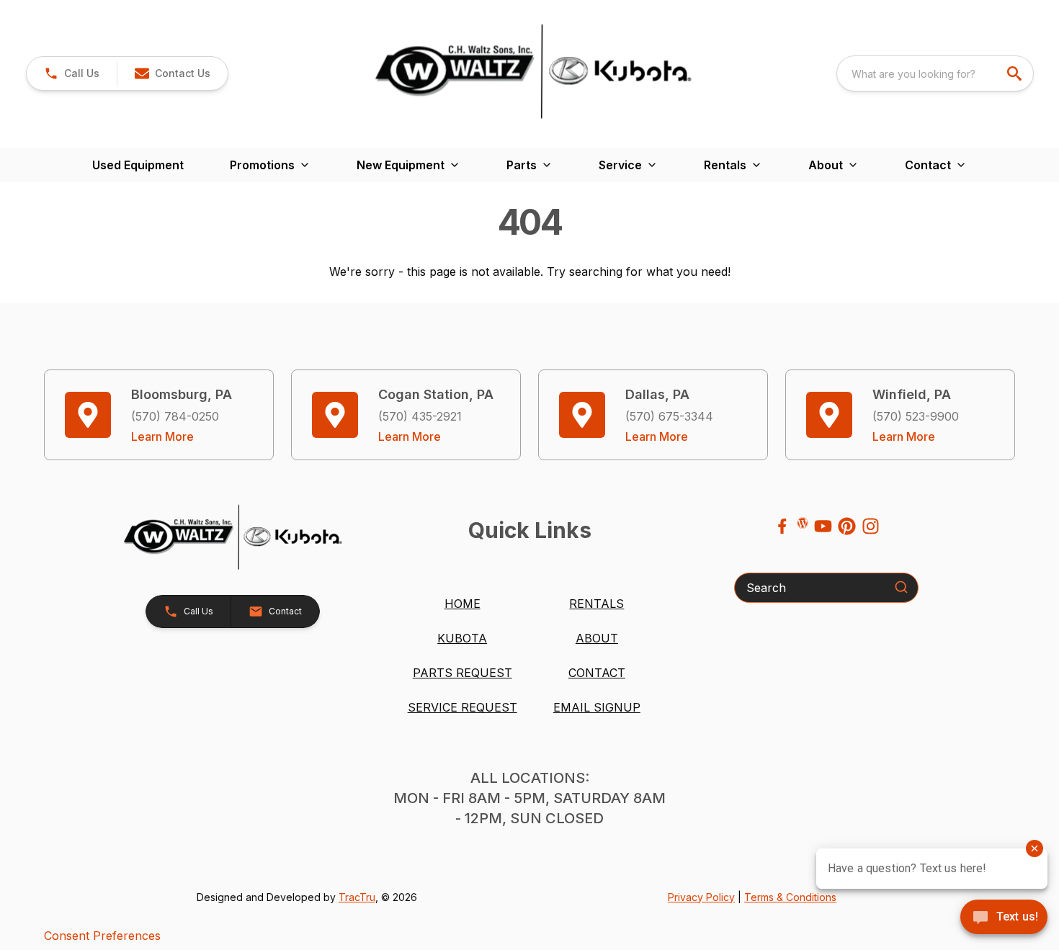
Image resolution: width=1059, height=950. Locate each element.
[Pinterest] (847, 526)
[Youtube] (823, 526)
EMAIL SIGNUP (596, 707)
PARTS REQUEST (462, 673)
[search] (1015, 73)
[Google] (802, 523)
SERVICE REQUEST (462, 707)
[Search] (901, 587)
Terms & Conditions (790, 897)
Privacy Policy (701, 897)
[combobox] (935, 73)
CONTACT (596, 673)
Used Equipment (138, 165)
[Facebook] (782, 526)
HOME (462, 603)
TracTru (357, 897)
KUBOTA (462, 638)
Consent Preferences (102, 935)
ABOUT (597, 638)
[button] (72, 73)
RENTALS (596, 603)
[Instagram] (871, 526)
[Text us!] (1004, 918)
